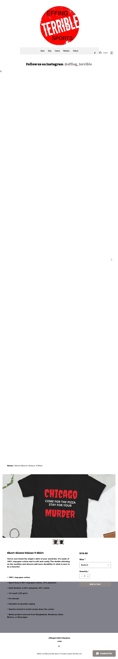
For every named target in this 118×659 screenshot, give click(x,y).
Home (10, 466)
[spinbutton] (85, 576)
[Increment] (88, 576)
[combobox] (95, 565)
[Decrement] (81, 576)
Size (82, 559)
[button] (111, 53)
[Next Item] (111, 260)
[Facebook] (95, 53)
